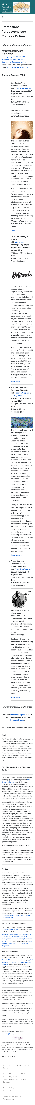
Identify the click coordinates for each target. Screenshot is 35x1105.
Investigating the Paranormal (13, 56)
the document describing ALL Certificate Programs (17, 943)
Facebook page (17, 720)
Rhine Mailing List (17, 715)
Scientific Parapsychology (12, 59)
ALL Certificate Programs (17, 67)
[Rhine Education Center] (16, 7)
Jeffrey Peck (16, 395)
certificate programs (11, 929)
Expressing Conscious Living (14, 62)
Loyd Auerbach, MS (23, 88)
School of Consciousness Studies (14, 960)
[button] (32, 7)
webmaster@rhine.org (8, 1034)
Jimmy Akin (20, 242)
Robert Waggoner (22, 393)
